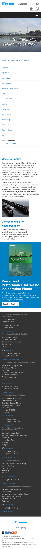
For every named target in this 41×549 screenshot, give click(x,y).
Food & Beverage (8, 99)
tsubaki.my (10, 448)
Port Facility (6, 119)
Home (4, 60)
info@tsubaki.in (7, 392)
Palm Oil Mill (6, 114)
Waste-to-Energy (21, 60)
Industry (11, 60)
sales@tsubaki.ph (8, 511)
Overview (5, 67)
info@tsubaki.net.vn (9, 483)
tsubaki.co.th (10, 350)
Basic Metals (6, 83)
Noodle (4, 104)
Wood (4, 149)
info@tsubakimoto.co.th (10, 359)
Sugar (4, 135)
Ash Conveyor (11, 143)
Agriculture (5, 73)
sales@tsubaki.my (8, 457)
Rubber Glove (7, 130)
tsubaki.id (9, 415)
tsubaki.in (9, 383)
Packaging (5, 109)
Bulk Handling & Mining (10, 88)
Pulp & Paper (6, 125)
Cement (4, 93)
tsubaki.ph (9, 504)
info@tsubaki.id (7, 425)
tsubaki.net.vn (11, 476)
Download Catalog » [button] (10, 304)
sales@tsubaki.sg (8, 331)
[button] (32, 8)
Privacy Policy (21, 528)
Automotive (6, 78)
